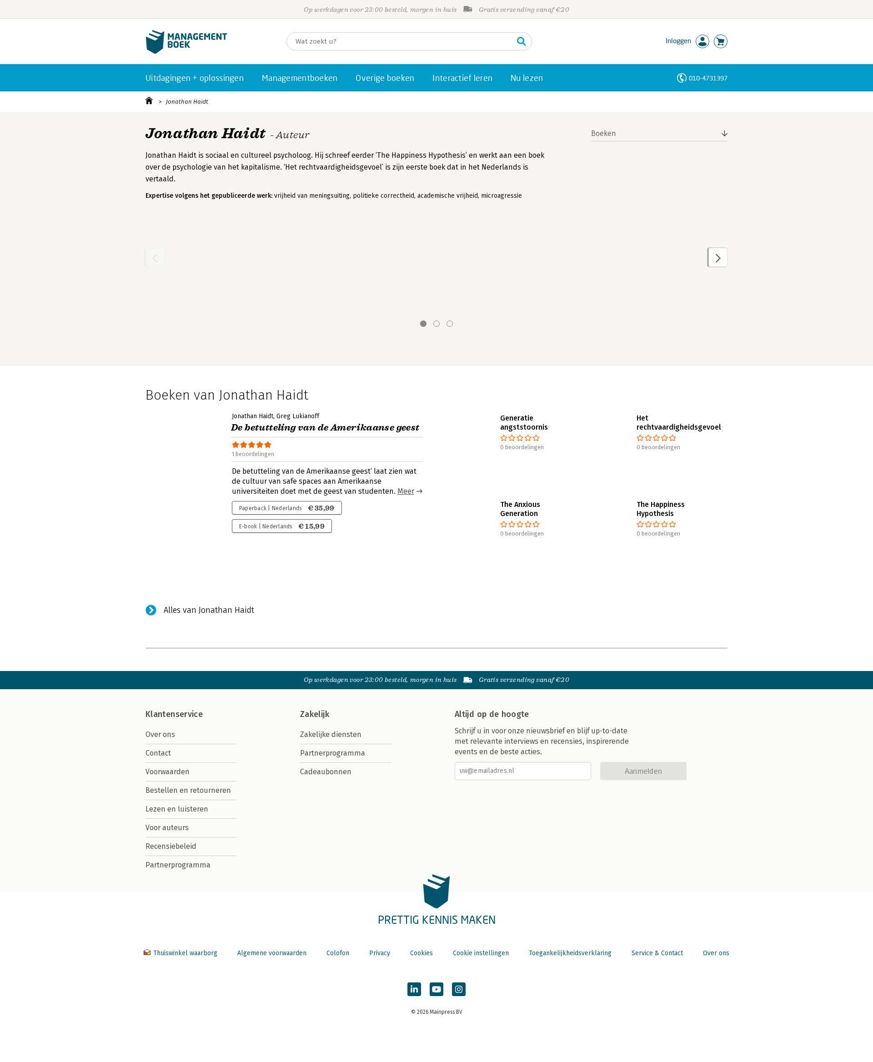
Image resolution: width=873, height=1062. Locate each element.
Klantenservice (174, 714)
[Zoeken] (521, 41)
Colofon (337, 953)
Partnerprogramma (178, 865)
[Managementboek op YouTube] (436, 989)
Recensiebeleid (171, 846)
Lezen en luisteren (177, 809)
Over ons (160, 734)
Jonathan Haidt (187, 101)
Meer (405, 491)
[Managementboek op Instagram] (459, 989)
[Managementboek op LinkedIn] (414, 989)
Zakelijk (314, 714)
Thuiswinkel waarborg (185, 953)
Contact (158, 753)
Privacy (379, 953)
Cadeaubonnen (325, 771)
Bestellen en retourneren (188, 790)
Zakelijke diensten (330, 734)
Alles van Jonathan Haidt (209, 610)
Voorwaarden (168, 771)
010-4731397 (708, 78)
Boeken (603, 133)
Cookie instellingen (481, 953)
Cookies (421, 953)
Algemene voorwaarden (271, 953)
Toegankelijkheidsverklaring (570, 953)
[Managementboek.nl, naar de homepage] (186, 51)
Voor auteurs (167, 827)
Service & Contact (657, 953)
